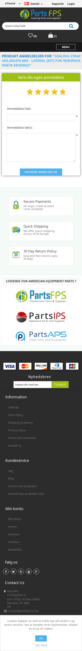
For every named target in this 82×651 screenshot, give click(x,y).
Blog (11, 478)
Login (71, 4)
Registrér (57, 4)
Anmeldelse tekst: (20, 127)
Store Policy (15, 415)
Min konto (14, 519)
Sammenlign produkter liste (26, 494)
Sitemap (13, 407)
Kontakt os (15, 445)
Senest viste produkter (22, 486)
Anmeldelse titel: (19, 109)
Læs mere (41, 645)
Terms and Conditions (22, 438)
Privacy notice (17, 430)
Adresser (14, 534)
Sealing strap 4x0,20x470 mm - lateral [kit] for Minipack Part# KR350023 (41, 61)
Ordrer (12, 526)
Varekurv (13, 542)
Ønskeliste (15, 549)
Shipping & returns (20, 422)
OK (41, 638)
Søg (10, 471)
